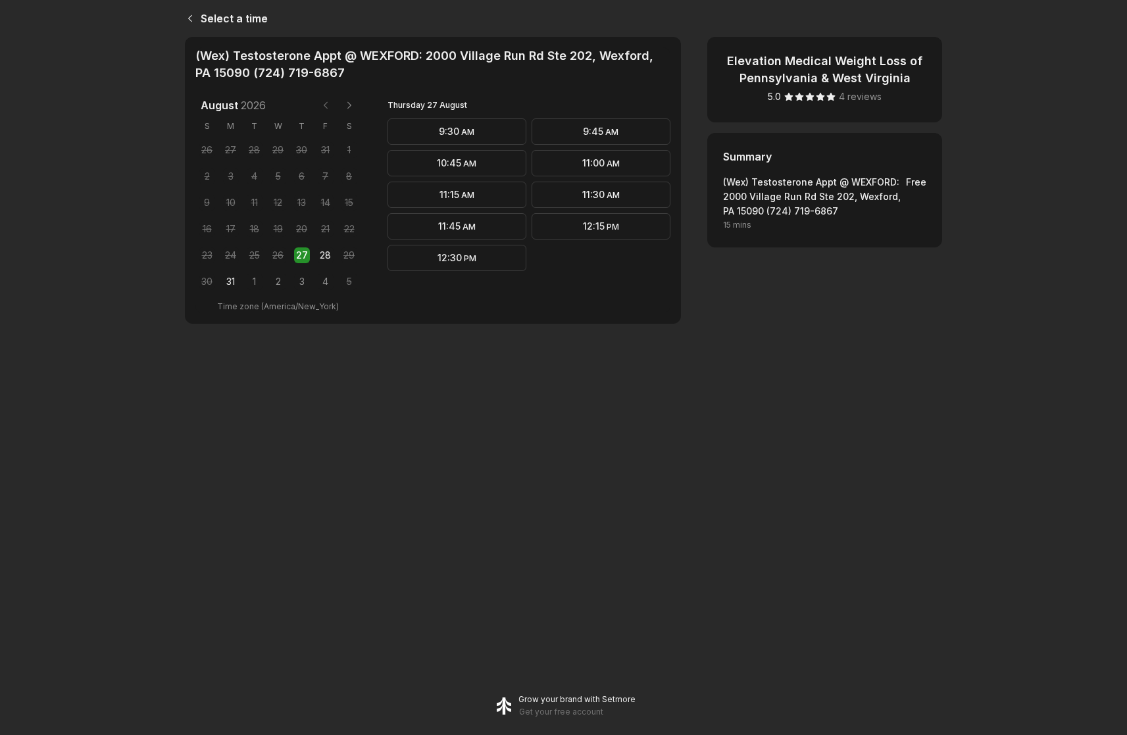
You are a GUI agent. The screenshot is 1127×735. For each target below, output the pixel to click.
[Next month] (349, 105)
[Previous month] (325, 105)
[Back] (187, 18)
